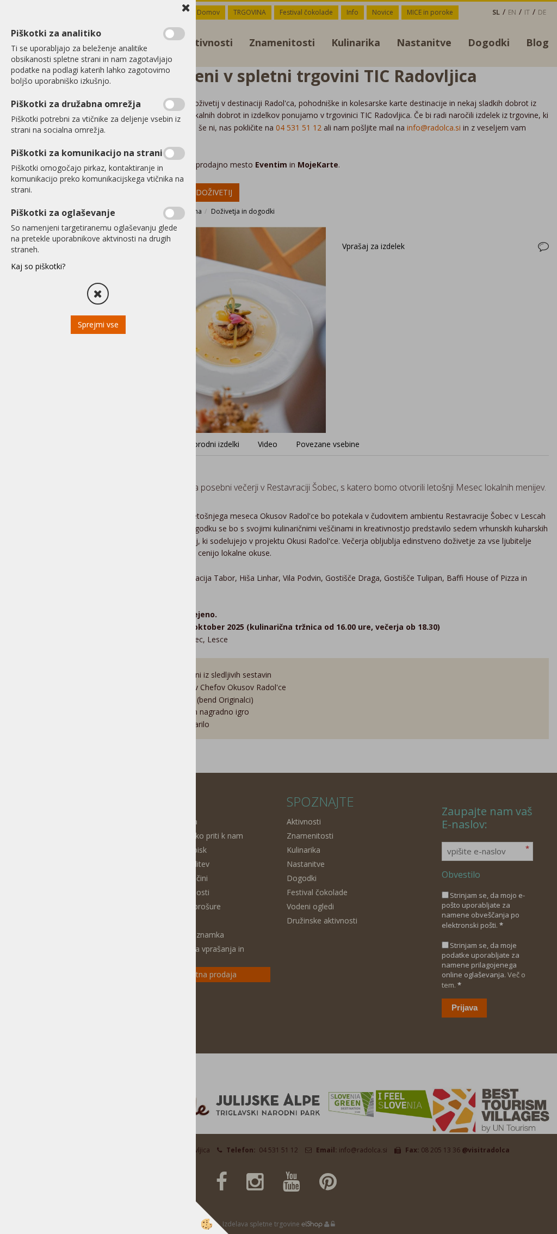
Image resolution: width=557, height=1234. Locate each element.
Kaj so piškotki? (38, 266)
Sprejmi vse (98, 324)
